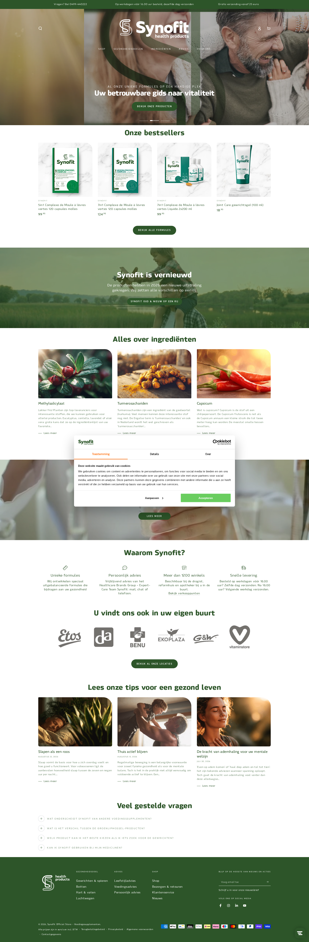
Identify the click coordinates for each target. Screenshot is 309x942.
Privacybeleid (115, 929)
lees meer (154, 516)
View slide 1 (143, 118)
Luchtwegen (85, 898)
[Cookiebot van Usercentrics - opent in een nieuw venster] (215, 442)
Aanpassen (152, 497)
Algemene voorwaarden (140, 929)
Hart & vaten (85, 892)
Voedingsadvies (125, 886)
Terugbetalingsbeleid (93, 929)
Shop (155, 880)
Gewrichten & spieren (92, 880)
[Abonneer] (269, 882)
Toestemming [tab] (101, 454)
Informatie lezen (165, 105)
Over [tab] (208, 454)
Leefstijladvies (125, 880)
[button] (40, 28)
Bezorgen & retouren (167, 886)
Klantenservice (163, 892)
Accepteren (205, 497)
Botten (81, 886)
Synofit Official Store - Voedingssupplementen (73, 924)
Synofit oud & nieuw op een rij (154, 301)
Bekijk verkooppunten (184, 593)
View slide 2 (154, 118)
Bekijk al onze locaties (154, 664)
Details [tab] (154, 454)
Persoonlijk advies (127, 892)
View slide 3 (165, 118)
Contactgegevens (51, 934)
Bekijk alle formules (154, 230)
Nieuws (157, 898)
